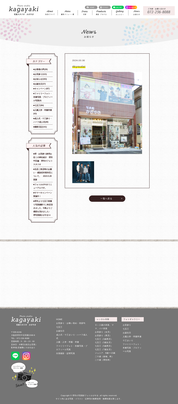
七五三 (59, 327)
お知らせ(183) (41, 79)
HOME (59, 319)
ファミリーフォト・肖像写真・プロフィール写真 (132, 347)
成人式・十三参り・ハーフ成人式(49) (42, 120)
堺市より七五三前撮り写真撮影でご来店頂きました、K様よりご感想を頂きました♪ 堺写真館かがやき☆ (43, 208)
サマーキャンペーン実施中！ (42, 194)
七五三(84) (39, 105)
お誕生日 (60, 331)
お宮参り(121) (41, 74)
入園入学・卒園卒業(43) (42, 112)
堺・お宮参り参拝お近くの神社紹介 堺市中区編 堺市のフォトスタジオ (43, 159)
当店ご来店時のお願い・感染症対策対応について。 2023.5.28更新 (43, 174)
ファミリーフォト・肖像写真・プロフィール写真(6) (43, 97)
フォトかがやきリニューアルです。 (42, 186)
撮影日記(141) (41, 127)
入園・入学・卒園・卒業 (67, 342)
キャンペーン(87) (42, 89)
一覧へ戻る (106, 198)
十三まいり (128, 340)
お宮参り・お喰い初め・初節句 (70, 323)
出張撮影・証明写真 (65, 353)
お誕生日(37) (40, 84)
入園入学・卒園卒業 (132, 337)
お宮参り (127, 325)
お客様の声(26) (41, 69)
